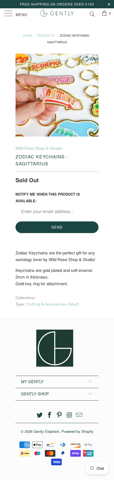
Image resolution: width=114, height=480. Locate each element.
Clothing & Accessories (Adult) (52, 304)
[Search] (92, 13)
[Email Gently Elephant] (79, 415)
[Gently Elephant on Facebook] (49, 415)
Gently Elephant (46, 431)
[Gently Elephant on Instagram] (69, 415)
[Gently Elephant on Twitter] (40, 415)
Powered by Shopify (77, 431)
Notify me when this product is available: (47, 197)
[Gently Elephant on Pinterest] (59, 415)
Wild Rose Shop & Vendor (38, 148)
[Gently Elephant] (57, 13)
